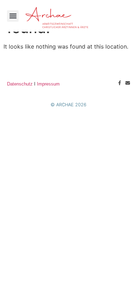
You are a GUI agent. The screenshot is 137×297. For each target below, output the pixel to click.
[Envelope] (127, 83)
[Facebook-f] (119, 83)
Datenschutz (20, 84)
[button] (13, 16)
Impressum (48, 84)
